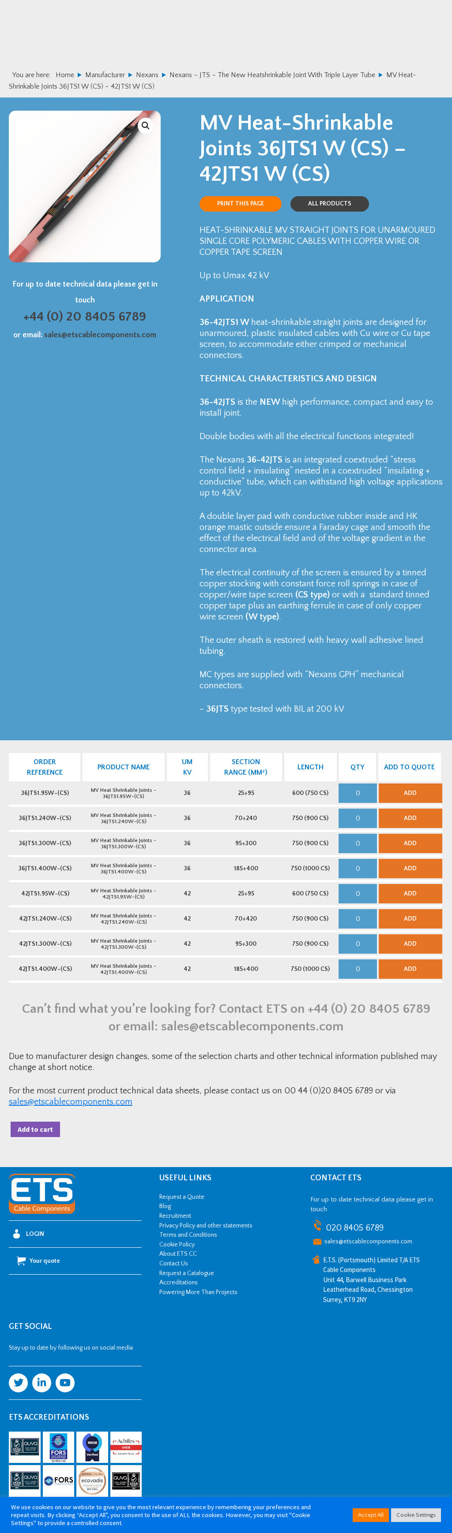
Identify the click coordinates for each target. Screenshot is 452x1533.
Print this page (240, 203)
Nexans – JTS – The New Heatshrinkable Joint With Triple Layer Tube (272, 75)
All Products (329, 203)
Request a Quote (181, 1197)
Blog (165, 1206)
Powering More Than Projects (198, 1292)
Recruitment (175, 1216)
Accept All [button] (371, 1515)
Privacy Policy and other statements (205, 1225)
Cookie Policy (177, 1244)
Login (35, 1234)
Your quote (45, 1260)
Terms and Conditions (188, 1234)
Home (65, 75)
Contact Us (173, 1263)
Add (410, 793)
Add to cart (35, 1129)
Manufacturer (105, 75)
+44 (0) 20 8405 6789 (84, 317)
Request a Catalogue (186, 1273)
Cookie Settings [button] (416, 1515)
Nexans (147, 75)
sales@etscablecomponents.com (100, 335)
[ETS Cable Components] (42, 1212)
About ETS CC (178, 1253)
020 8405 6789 (355, 1228)
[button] (146, 126)
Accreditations (178, 1282)
